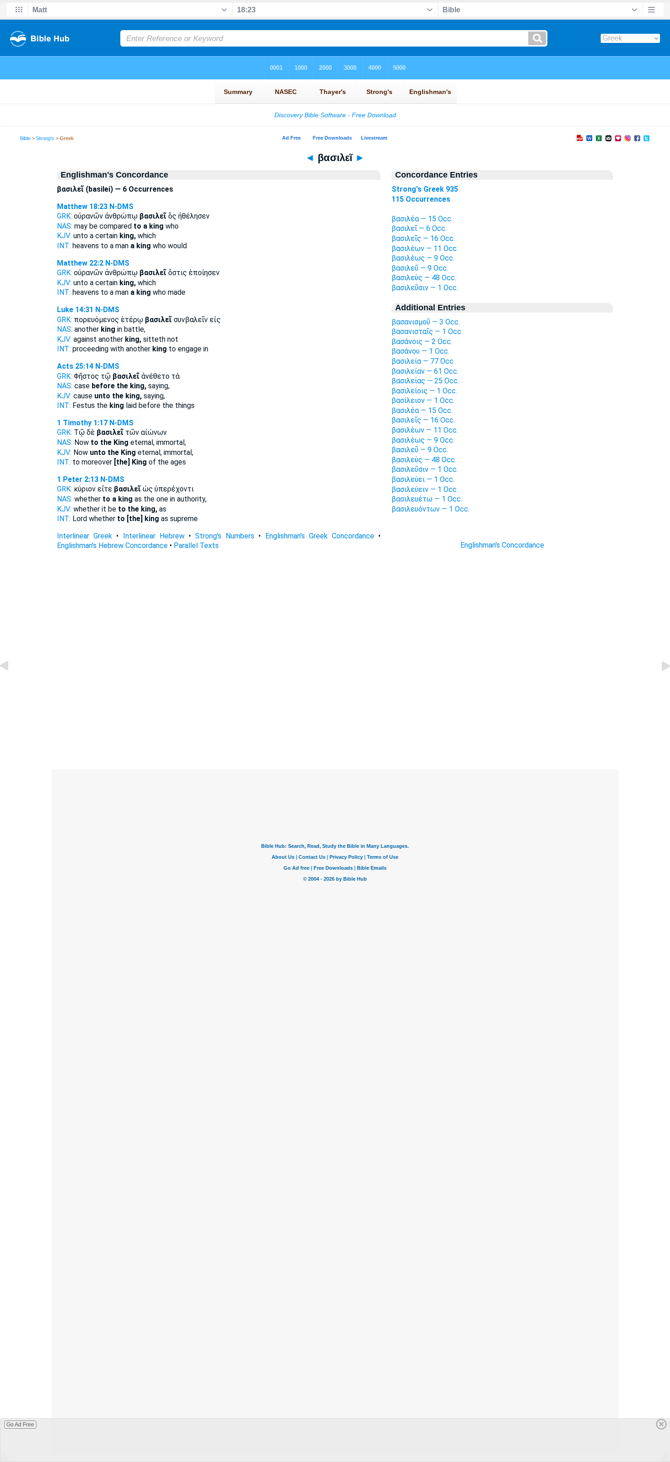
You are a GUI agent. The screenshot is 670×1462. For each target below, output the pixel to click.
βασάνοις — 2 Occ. (422, 341)
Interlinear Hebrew (154, 536)
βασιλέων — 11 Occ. (425, 248)
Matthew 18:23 (82, 206)
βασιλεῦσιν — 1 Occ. (425, 287)
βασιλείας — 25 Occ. (425, 380)
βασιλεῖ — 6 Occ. (419, 228)
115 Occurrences (421, 199)
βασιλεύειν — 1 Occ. (425, 489)
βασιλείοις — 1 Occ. (424, 390)
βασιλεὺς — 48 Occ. (424, 277)
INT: (64, 245)
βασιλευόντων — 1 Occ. (430, 509)
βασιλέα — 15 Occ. (422, 218)
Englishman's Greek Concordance (319, 536)
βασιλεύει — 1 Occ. (423, 479)
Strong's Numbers (224, 536)
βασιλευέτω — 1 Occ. (427, 499)
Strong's (45, 138)
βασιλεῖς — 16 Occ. (423, 238)
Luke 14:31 (75, 309)
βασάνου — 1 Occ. (420, 351)
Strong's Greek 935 (425, 189)
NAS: (64, 226)
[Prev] (11, 686)
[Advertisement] (335, 713)
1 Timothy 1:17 (82, 422)
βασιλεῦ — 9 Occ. (420, 268)
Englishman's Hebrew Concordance (112, 545)
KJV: (64, 235)
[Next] (658, 686)
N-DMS (121, 206)
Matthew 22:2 (80, 263)
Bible (25, 138)
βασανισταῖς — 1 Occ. (427, 331)
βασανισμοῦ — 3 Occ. (426, 322)
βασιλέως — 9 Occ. (423, 258)
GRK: (64, 216)
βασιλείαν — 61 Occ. (425, 371)
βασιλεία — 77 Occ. (423, 361)
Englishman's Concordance (502, 545)
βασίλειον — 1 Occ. (423, 400)
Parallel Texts (196, 545)
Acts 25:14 (75, 366)
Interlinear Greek (84, 536)
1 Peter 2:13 (77, 479)
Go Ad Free (20, 1424)
